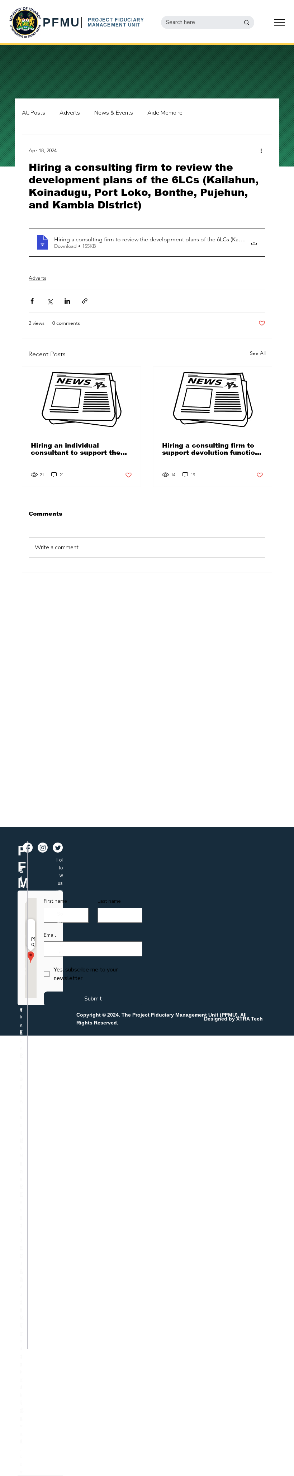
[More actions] (261, 150)
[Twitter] (58, 848)
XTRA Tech (249, 1019)
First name (55, 901)
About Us (21, 1125)
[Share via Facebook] (32, 301)
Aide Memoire (164, 113)
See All (258, 353)
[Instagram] (43, 848)
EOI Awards (21, 1278)
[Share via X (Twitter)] (49, 301)
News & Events (113, 113)
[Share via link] (84, 301)
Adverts (70, 113)
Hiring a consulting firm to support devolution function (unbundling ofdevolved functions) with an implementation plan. (210, 449)
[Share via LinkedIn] (67, 301)
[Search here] (246, 22)
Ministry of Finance (22, 1379)
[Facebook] (28, 848)
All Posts (33, 113)
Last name (109, 901)
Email (50, 935)
